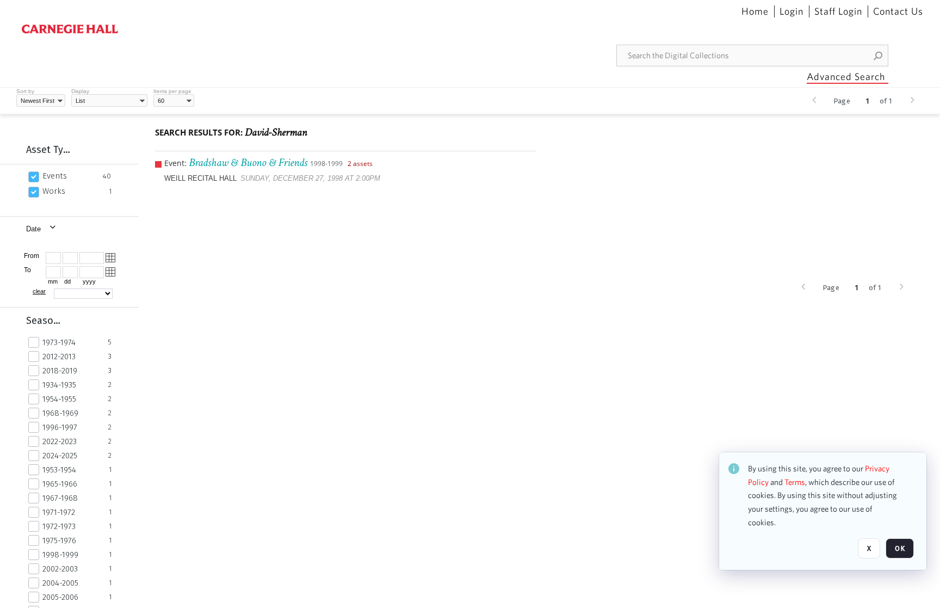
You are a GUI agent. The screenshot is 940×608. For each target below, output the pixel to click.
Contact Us (898, 11)
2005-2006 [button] (60, 597)
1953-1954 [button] (59, 470)
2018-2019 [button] (59, 371)
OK (900, 548)
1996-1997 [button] (59, 427)
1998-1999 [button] (60, 555)
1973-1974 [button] (59, 342)
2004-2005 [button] (60, 583)
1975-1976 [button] (59, 540)
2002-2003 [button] (60, 569)
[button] (878, 55)
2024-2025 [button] (59, 455)
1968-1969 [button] (60, 413)
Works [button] (53, 191)
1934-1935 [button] (59, 385)
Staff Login (838, 11)
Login (791, 11)
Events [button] (54, 176)
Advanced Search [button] (846, 76)
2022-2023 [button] (59, 441)
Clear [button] (39, 291)
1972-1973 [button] (59, 526)
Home (755, 11)
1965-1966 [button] (59, 484)
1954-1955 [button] (59, 399)
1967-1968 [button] (60, 498)
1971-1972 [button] (58, 512)
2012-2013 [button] (59, 356)
